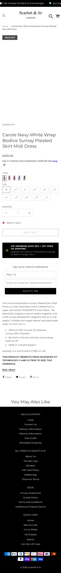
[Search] (50, 15)
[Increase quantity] (29, 213)
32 (46, 197)
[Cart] (57, 15)
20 (44, 189)
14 (16, 189)
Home (5, 26)
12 (6, 189)
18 (35, 189)
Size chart (8, 369)
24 (6, 197)
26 (16, 197)
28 (26, 197)
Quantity (7, 206)
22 (54, 189)
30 (36, 197)
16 (25, 189)
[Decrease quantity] (6, 213)
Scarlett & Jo (8, 124)
